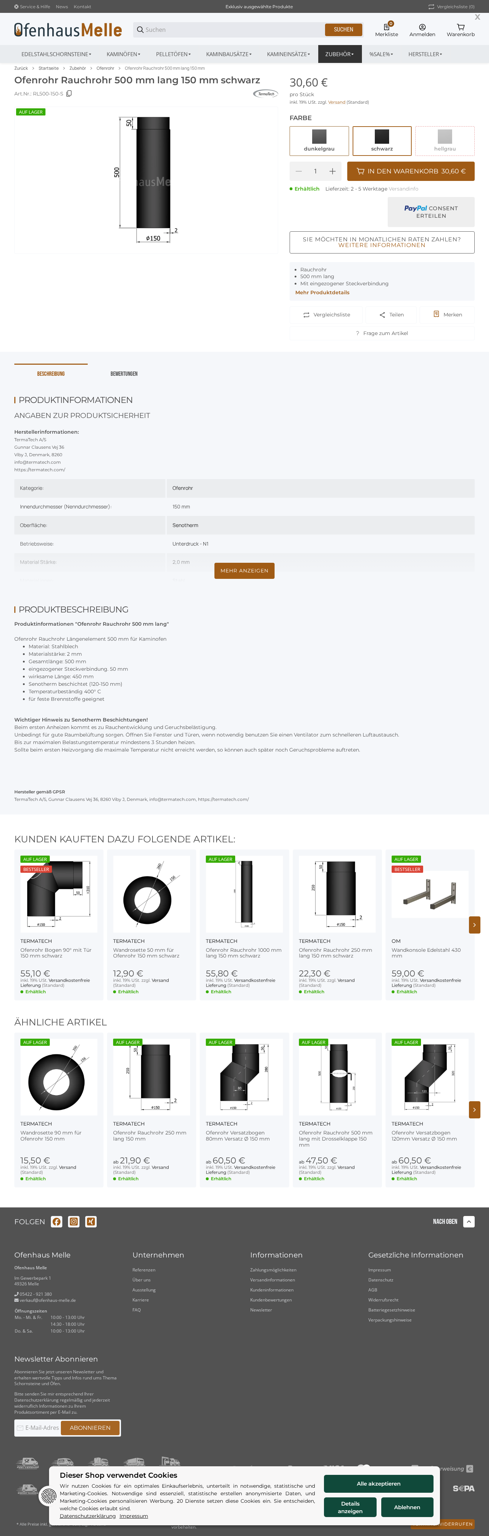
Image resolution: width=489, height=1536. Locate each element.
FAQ (136, 1310)
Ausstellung (144, 1290)
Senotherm (185, 525)
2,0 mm (181, 561)
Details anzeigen (350, 1507)
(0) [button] (456, 6)
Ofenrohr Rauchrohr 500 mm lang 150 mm (165, 68)
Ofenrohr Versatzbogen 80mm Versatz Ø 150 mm (238, 1136)
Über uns (141, 1280)
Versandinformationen (272, 1280)
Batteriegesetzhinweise (391, 1310)
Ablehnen (407, 1507)
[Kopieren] (69, 93)
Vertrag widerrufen (442, 1524)
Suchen (343, 29)
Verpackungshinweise (390, 1320)
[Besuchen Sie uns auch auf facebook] (56, 1221)
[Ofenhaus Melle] (68, 29)
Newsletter (261, 1310)
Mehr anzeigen (244, 570)
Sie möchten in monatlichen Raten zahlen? (382, 242)
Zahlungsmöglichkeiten (273, 1270)
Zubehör (77, 68)
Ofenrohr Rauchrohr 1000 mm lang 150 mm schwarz (244, 953)
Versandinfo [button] (403, 189)
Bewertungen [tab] (124, 374)
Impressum (379, 1270)
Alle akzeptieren (379, 1483)
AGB (372, 1290)
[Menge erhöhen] (332, 171)
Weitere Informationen (382, 245)
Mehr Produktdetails (322, 292)
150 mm (181, 506)
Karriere (140, 1300)
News (62, 6)
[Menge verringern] (298, 171)
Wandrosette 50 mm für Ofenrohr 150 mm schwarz (146, 953)
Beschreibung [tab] (51, 374)
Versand (337, 102)
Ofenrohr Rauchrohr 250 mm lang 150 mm (150, 1136)
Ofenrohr (105, 68)
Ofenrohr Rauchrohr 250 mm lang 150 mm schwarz (335, 953)
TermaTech (36, 941)
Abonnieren (90, 1427)
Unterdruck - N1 (190, 543)
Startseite (49, 68)
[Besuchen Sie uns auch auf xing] (91, 1221)
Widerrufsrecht (383, 1300)
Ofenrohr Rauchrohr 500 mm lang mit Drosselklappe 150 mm (336, 1139)
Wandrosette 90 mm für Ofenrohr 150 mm (51, 1136)
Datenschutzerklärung (36, 1400)
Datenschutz (380, 1280)
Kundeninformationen (272, 1290)
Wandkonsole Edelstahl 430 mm (426, 953)
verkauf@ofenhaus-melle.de (47, 1300)
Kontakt (82, 6)
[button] (425, 54)
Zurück (21, 68)
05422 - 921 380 (35, 1294)
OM (396, 941)
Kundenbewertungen (271, 1300)
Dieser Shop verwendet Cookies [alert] (118, 1475)
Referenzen (143, 1270)
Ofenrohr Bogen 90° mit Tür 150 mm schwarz (56, 953)
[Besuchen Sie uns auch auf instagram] (73, 1221)
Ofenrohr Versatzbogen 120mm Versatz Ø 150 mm (424, 1136)
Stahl (179, 580)
